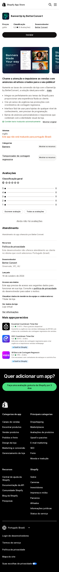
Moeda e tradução (39, 458)
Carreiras (34, 482)
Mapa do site (8, 556)
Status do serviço (39, 513)
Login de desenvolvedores (15, 536)
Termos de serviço (11, 542)
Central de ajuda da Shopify (12, 478)
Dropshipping (37, 422)
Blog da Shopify (10, 495)
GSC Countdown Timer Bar (22, 336)
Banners (6, 146)
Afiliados (34, 503)
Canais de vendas (11, 422)
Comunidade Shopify (12, 490)
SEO (32, 448)
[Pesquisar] (50, 4)
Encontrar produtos (11, 427)
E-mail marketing (38, 443)
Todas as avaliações (35, 211)
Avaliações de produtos (42, 432)
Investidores (36, 487)
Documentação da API (13, 485)
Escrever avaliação (13, 211)
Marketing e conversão (13, 448)
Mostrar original (49, 122)
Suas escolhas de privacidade (17, 563)
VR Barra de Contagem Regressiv (25, 352)
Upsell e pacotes (38, 437)
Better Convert (41, 27)
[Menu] (55, 4)
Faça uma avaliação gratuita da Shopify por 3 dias (29, 386)
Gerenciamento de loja (13, 453)
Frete (33, 453)
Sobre (33, 477)
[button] (29, 328)
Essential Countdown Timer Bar (24, 324)
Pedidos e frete (10, 437)
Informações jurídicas (41, 508)
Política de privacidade (13, 246)
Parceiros (35, 498)
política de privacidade (45, 288)
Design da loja (9, 443)
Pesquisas (7, 501)
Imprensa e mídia (38, 492)
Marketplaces (37, 427)
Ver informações (10, 312)
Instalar (29, 35)
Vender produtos (10, 432)
